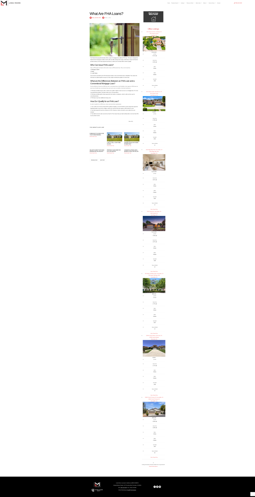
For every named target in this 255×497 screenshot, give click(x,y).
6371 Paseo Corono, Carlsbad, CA (154, 31)
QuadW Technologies (131, 489)
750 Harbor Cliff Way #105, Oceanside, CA (154, 273)
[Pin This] (137, 121)
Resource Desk (190, 3)
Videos (204, 3)
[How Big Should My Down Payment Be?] (131, 136)
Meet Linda (198, 3)
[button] (238, 2)
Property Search (174, 3)
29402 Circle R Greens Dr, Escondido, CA (154, 397)
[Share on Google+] (138, 121)
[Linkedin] (160, 487)
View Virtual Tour (154, 209)
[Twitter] (157, 487)
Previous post (94, 160)
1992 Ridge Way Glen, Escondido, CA (154, 149)
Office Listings (153, 29)
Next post (102, 160)
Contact (218, 3)
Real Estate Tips (96, 17)
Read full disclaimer (153, 466)
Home (168, 3)
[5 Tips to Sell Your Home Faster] (114, 136)
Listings (182, 3)
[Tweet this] (134, 121)
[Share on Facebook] (135, 121)
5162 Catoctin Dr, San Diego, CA (154, 211)
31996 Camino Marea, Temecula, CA (154, 335)
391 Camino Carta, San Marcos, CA (154, 91)
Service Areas (211, 3)
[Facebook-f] (155, 487)
